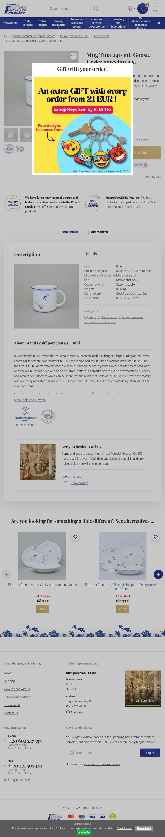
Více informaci (124, 828)
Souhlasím (84, 832)
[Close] (128, 67)
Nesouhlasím (144, 828)
